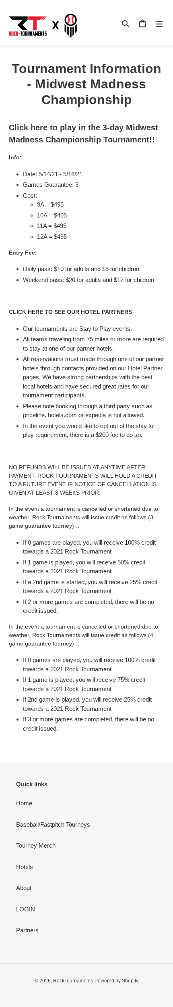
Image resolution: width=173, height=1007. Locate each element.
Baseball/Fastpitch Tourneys (53, 824)
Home (24, 803)
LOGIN (25, 909)
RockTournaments (73, 981)
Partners (27, 930)
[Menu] (159, 23)
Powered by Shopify (116, 981)
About (23, 887)
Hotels (24, 866)
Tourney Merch (36, 845)
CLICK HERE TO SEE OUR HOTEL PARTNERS (70, 312)
